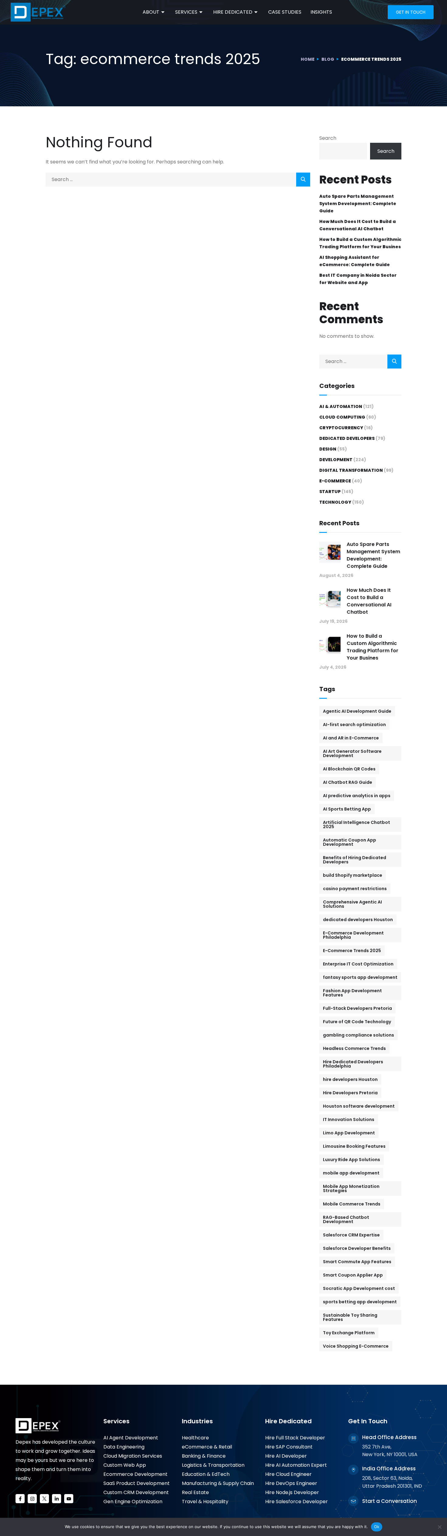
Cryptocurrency (341, 428)
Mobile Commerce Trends (351, 1204)
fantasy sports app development (360, 977)
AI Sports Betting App (347, 809)
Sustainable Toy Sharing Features (350, 1317)
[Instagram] (32, 1498)
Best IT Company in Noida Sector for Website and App (358, 279)
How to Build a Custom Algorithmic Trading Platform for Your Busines (360, 243)
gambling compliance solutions (358, 1035)
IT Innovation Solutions (348, 1119)
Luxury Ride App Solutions (351, 1160)
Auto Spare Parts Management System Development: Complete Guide (357, 203)
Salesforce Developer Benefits (357, 1248)
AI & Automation (340, 406)
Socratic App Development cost (359, 1288)
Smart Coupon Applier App (353, 1275)
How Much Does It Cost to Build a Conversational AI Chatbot (357, 225)
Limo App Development (349, 1133)
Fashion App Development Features (352, 993)
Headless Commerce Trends (354, 1048)
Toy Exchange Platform (349, 1333)
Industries (197, 1421)
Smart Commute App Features (357, 1262)
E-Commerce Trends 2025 (352, 951)
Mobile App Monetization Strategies (351, 1188)
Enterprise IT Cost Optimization (358, 964)
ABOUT (151, 12)
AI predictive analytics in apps (356, 796)
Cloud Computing (342, 417)
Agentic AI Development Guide (357, 711)
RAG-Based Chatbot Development (346, 1219)
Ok (376, 1526)
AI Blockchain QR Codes (349, 769)
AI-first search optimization (354, 725)
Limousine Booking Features (354, 1146)
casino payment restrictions (355, 889)
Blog (327, 59)
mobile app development (351, 1173)
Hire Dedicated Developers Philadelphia (353, 1064)
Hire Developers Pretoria (350, 1093)
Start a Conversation (389, 1501)
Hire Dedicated (288, 1421)
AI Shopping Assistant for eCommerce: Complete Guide (354, 261)
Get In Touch (367, 1421)
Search (327, 138)
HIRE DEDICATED (232, 12)
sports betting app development (360, 1302)
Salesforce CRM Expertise (351, 1235)
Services (116, 1421)
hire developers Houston (350, 1079)
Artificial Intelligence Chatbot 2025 (356, 824)
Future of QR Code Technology (357, 1022)
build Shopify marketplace (352, 875)
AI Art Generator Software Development (352, 753)
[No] (439, 1527)
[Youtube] (68, 1498)
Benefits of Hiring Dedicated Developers (354, 860)
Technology (335, 502)
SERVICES (186, 12)
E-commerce (335, 481)
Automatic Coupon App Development (349, 842)
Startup (330, 492)
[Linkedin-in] (56, 1498)
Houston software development (359, 1106)
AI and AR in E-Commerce (351, 738)
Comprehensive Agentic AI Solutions (352, 904)
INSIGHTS (321, 12)
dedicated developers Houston (358, 920)
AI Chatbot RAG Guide (347, 782)
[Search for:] (178, 179)
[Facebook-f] (20, 1498)
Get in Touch (410, 12)
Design (327, 449)
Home (307, 59)
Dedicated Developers (347, 438)
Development (335, 460)
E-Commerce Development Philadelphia (353, 935)
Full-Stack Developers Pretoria (357, 1008)
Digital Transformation (351, 470)
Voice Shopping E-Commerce (356, 1346)
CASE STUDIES (284, 12)
